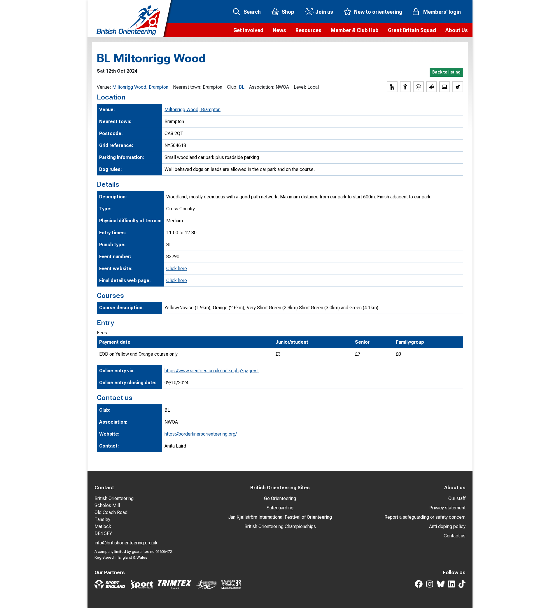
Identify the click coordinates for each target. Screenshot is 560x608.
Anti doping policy (447, 526)
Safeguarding (280, 508)
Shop (288, 12)
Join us (324, 12)
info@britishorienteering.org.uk (126, 543)
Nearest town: (187, 87)
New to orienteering (378, 12)
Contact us (455, 536)
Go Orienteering (280, 498)
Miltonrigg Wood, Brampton (140, 87)
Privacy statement (447, 508)
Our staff (457, 498)
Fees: (102, 333)
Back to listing (446, 72)
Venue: (104, 87)
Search (252, 12)
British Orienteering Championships (280, 526)
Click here (176, 268)
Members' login (442, 12)
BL (241, 87)
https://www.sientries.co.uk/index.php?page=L (211, 370)
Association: (261, 87)
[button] (248, 30)
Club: (232, 87)
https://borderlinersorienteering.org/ (200, 434)
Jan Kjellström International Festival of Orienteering (280, 517)
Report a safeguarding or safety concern (425, 517)
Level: (300, 87)
